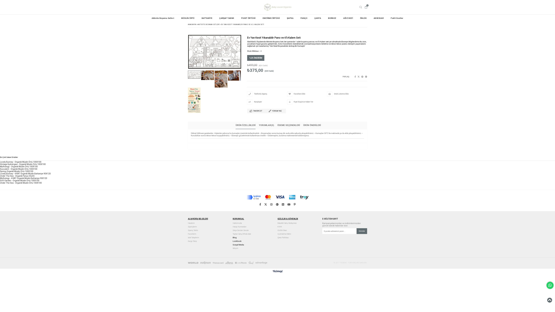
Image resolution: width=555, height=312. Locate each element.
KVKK (280, 227)
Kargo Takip (192, 241)
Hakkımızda (237, 223)
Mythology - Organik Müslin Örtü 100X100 (19, 166)
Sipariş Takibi (193, 230)
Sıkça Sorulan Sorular (241, 230)
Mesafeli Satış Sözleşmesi (287, 223)
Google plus (366, 76)
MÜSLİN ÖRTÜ (187, 18)
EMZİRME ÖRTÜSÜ (271, 18)
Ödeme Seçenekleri (288, 125)
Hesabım (191, 223)
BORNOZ (332, 18)
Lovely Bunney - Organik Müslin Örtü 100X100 (20, 162)
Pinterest (362, 76)
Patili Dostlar (397, 18)
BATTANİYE (207, 18)
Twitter (359, 76)
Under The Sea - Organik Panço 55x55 (17, 176)
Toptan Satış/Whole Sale (242, 234)
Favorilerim (192, 234)
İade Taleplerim (193, 238)
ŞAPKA (290, 18)
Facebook (355, 76)
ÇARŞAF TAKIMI (226, 18)
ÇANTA (317, 18)
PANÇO (303, 18)
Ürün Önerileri (312, 125)
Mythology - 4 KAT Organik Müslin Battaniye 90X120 (23, 178)
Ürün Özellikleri (246, 125)
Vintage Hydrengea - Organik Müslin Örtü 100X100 (23, 164)
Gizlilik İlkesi (282, 230)
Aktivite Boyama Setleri (163, 18)
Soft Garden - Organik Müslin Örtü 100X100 (19, 180)
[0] (366, 7)
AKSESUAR (379, 18)
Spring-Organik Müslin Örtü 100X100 (16, 171)
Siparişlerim (192, 227)
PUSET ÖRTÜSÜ (248, 18)
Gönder (362, 231)
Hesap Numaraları (239, 227)
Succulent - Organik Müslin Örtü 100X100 (18, 169)
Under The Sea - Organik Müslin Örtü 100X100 (21, 183)
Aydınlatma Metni (284, 234)
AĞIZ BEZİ (348, 18)
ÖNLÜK (363, 18)
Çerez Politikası (283, 238)
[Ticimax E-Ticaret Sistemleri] (277, 271)
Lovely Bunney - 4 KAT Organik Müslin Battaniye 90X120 (25, 173)
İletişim (235, 248)
